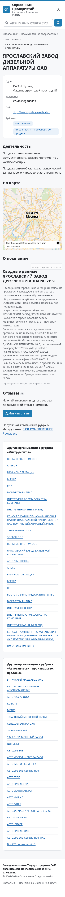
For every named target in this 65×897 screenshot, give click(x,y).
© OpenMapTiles (28, 242)
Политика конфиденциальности (38, 883)
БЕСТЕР (11, 479)
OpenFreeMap (13, 242)
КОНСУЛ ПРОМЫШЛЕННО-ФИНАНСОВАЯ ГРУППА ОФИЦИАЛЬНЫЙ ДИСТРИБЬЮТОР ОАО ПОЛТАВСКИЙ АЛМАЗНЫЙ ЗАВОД (32, 520)
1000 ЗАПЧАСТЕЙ (17, 730)
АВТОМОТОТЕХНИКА (19, 790)
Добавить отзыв (18, 413)
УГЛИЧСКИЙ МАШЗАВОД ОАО (25, 679)
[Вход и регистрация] (58, 9)
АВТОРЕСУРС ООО (18, 696)
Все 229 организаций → (21, 844)
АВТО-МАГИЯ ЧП (17, 817)
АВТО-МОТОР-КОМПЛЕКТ (22, 763)
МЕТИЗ (11, 710)
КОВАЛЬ (12, 703)
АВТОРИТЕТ (14, 804)
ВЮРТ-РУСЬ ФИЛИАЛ (19, 492)
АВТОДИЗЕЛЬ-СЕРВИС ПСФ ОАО (26, 837)
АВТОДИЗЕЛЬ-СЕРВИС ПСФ (23, 770)
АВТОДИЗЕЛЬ (15, 750)
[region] (32, 219)
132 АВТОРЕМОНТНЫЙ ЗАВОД (25, 737)
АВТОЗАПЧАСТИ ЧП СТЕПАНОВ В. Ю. (29, 810)
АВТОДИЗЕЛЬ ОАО (18, 831)
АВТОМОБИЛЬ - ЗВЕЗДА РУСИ (25, 757)
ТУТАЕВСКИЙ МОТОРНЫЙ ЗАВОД (27, 717)
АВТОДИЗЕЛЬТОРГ (18, 784)
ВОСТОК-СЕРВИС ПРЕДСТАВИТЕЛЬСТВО (30, 594)
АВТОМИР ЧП (15, 797)
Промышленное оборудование (39, 34)
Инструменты (13, 39)
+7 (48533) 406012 (24, 101)
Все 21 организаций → (20, 645)
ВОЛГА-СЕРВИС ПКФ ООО (22, 459)
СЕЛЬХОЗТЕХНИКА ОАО (21, 723)
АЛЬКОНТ (13, 465)
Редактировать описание (46, 267)
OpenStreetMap (13, 246)
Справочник (10, 34)
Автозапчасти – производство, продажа (33, 131)
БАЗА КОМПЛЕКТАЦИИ (20, 472)
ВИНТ (10, 485)
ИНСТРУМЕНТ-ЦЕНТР (19, 608)
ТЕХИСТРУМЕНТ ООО (19, 530)
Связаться (9, 883)
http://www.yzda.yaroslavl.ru (31, 112)
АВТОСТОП (13, 777)
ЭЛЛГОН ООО (15, 537)
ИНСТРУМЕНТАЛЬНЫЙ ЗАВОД (25, 509)
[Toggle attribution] (58, 243)
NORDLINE (13, 743)
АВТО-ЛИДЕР (15, 824)
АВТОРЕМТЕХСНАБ (18, 561)
